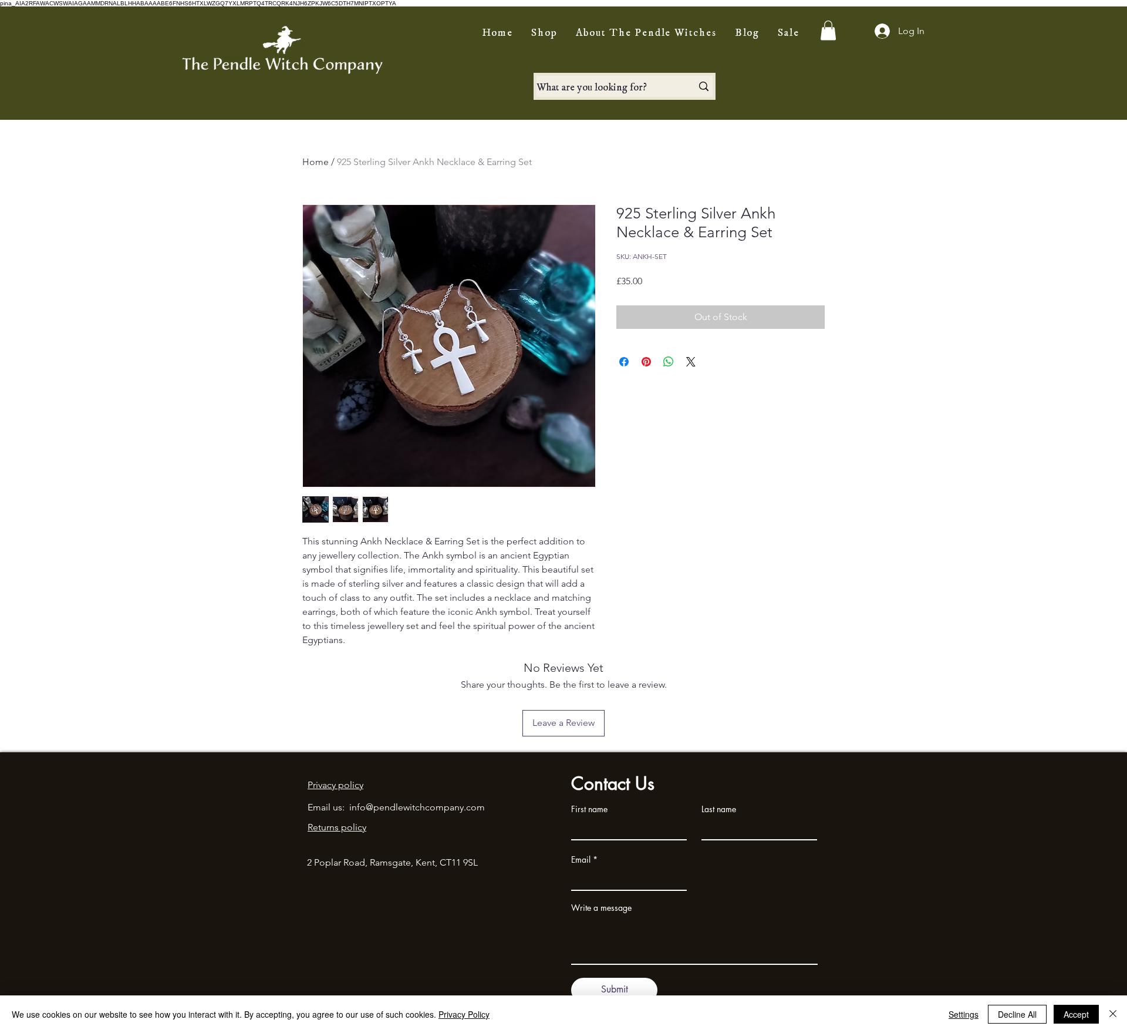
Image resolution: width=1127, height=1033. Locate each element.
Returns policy (337, 827)
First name (589, 809)
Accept (1076, 1014)
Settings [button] (963, 1014)
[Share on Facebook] (624, 362)
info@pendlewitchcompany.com (417, 807)
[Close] (1113, 1014)
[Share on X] (691, 362)
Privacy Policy (464, 1014)
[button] (828, 30)
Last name (718, 809)
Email (581, 860)
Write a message (601, 908)
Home (315, 161)
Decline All (1017, 1014)
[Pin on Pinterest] (646, 362)
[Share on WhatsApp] (669, 362)
